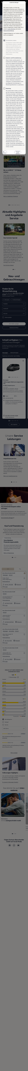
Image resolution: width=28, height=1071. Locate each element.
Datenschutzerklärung (8, 30)
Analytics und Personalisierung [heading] (13, 58)
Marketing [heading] (8, 88)
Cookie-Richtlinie (11, 29)
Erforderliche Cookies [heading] (11, 40)
